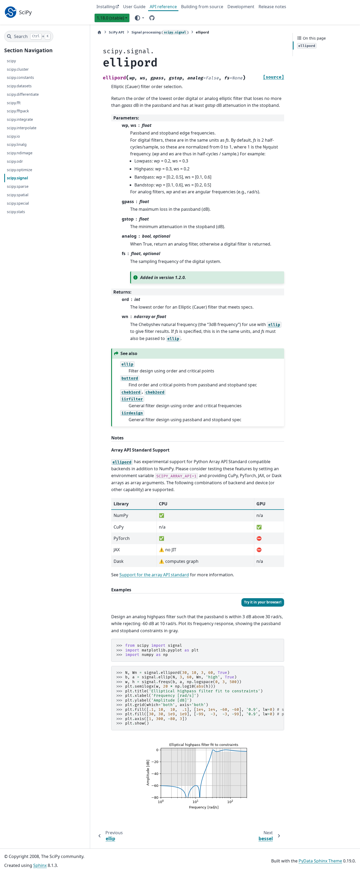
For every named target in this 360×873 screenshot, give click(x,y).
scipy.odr (15, 161)
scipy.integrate (20, 119)
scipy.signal (17, 177)
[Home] (99, 32)
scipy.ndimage (19, 152)
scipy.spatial (17, 194)
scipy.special (18, 202)
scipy (11, 60)
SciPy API (116, 32)
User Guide (134, 6)
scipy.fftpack (18, 110)
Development (240, 6)
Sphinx (40, 865)
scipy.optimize (19, 169)
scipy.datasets (19, 85)
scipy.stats (16, 211)
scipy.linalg (17, 144)
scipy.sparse (17, 186)
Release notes (272, 6)
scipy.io (13, 135)
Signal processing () (160, 32)
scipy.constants (20, 77)
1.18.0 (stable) (110, 18)
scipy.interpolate (21, 127)
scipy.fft (14, 102)
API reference (163, 6)
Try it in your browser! (262, 602)
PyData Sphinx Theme (320, 861)
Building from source (202, 6)
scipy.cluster (18, 68)
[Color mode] (139, 17)
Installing (105, 6)
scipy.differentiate (23, 94)
